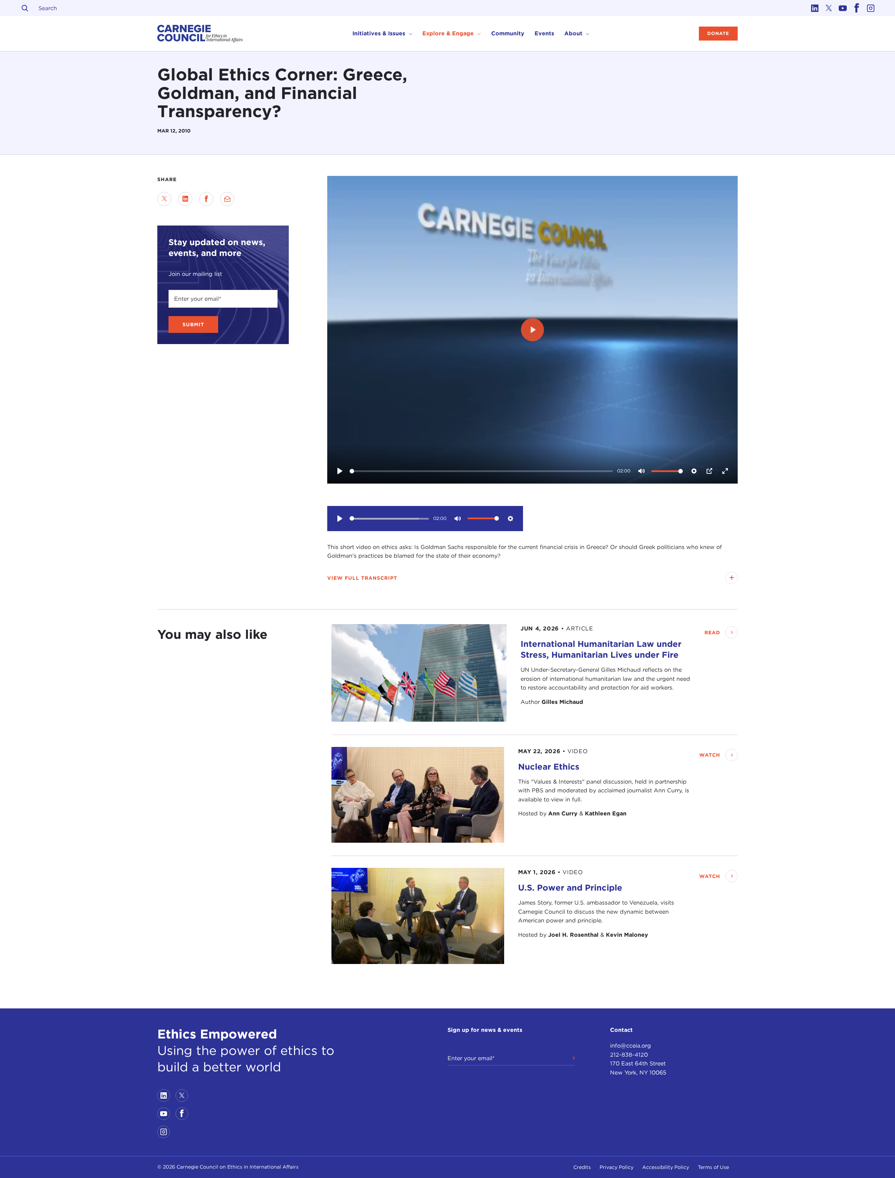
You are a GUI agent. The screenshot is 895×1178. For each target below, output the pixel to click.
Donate (718, 33)
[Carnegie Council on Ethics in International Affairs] (200, 33)
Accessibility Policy (665, 1167)
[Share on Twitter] (164, 199)
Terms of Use (713, 1167)
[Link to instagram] (871, 8)
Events (544, 33)
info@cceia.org (630, 1045)
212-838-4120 (629, 1054)
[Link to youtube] (843, 8)
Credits (582, 1167)
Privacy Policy (616, 1167)
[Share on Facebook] (206, 199)
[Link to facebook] (857, 8)
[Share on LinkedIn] (185, 199)
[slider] (481, 471)
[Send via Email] (227, 199)
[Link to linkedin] (815, 8)
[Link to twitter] (829, 8)
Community (507, 33)
